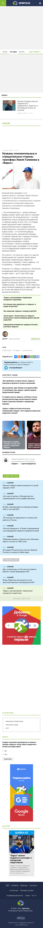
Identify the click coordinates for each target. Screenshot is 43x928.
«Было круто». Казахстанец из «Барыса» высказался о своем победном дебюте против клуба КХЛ (21, 318)
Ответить (8, 759)
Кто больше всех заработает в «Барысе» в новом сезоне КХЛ (19, 305)
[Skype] (34, 356)
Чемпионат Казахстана (14, 721)
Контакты (33, 885)
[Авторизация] (40, 2)
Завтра (22, 52)
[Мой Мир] (21, 356)
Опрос (5, 737)
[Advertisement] (21, 28)
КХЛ (7, 728)
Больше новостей (21, 599)
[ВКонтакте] (15, 356)
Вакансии (24, 885)
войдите (14, 464)
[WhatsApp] (31, 356)
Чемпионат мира (12, 725)
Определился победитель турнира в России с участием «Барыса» (20, 326)
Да (6, 751)
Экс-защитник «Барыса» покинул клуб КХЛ (19, 311)
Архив (27, 895)
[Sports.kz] (21, 3)
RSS (35, 895)
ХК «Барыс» (17, 350)
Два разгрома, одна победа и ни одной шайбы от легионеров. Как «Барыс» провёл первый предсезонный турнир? (20, 390)
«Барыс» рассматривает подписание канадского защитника (17, 299)
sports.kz (35, 339)
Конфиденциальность (15, 895)
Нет (6, 754)
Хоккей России (27, 350)
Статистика (14, 890)
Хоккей (6, 123)
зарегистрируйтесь (28, 464)
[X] (25, 356)
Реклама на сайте (26, 890)
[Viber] (28, 356)
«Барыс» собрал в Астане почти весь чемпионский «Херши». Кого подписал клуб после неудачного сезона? (21, 411)
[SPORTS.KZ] (21, 792)
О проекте (14, 885)
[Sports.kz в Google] (21, 644)
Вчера (5, 52)
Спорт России (6, 350)
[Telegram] (38, 356)
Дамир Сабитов (14, 339)
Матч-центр (34, 52)
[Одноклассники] (18, 356)
